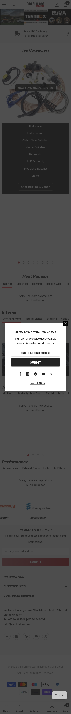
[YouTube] (43, 374)
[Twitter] (51, 374)
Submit (35, 362)
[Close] (65, 323)
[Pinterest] (35, 374)
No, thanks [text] (37, 383)
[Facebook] (20, 374)
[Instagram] (28, 374)
